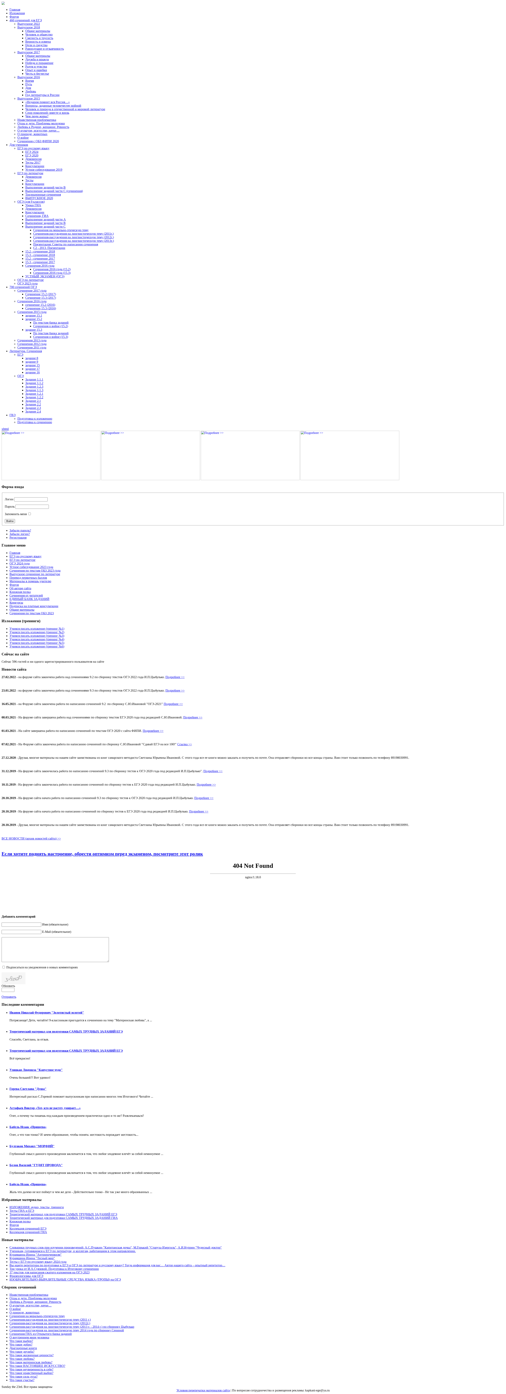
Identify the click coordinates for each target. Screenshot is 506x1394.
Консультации (34, 166)
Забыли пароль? (20, 530)
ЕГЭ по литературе (30, 173)
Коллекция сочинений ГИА (28, 1232)
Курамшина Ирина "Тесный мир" (32, 1258)
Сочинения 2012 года (31, 344)
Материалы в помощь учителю (30, 581)
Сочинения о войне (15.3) (50, 336)
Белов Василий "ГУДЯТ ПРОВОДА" (36, 1165)
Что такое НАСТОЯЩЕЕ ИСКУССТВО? (37, 1366)
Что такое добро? (20, 1344)
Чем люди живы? (36, 116)
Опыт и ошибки (36, 70)
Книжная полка (20, 592)
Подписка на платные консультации (33, 606)
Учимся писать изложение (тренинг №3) (36, 635)
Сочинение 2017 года (31, 290)
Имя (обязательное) (55, 924)
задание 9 (31, 361)
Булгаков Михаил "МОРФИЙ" (32, 1146)
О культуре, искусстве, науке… (38, 130)
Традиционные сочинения (43, 194)
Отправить (9, 996)
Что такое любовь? (22, 1358)
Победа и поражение (39, 63)
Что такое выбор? (21, 1341)
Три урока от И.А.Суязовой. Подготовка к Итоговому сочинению (54, 1269)
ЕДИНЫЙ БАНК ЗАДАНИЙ (29, 599)
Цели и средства (36, 45)
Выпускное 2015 (28, 98)
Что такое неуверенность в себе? (31, 1369)
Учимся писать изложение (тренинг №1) (36, 628)
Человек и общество (39, 34)
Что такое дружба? (21, 1351)
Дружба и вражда (37, 59)
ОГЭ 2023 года (27, 283)
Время (29, 80)
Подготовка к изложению (34, 418)
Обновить (8, 986)
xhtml (5, 429)
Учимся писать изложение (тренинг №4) (36, 639)
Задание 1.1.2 (34, 383)
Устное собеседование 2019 (43, 169)
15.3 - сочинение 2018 (40, 255)
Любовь (30, 91)
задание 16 (32, 372)
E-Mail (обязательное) (56, 931)
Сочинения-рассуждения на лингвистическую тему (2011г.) (73, 233)
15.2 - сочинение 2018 (40, 251)
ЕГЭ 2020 (31, 155)
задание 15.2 (33, 319)
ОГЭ (20, 376)
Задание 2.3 (33, 408)
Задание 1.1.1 (34, 379)
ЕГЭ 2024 (31, 152)
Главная (14, 9)
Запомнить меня (16, 514)
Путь (28, 84)
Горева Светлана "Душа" (27, 1089)
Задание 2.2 (33, 404)
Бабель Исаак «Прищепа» (27, 1127)
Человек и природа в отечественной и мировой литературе (65, 109)
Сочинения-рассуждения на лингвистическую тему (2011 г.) (50, 1319)
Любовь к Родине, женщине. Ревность (43, 127)
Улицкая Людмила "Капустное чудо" (36, 1070)
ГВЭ (12, 415)
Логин (9, 499)
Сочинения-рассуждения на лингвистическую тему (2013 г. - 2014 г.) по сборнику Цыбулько (71, 1326)
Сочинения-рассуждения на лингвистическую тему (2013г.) (73, 240)
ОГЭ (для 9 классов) (31, 201)
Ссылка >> (184, 744)
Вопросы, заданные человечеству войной (53, 105)
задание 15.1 (33, 315)
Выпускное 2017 (28, 52)
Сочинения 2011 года (31, 347)
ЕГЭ (20, 354)
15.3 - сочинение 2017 (40, 262)
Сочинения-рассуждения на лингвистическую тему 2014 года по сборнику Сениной (66, 1330)
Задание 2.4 (33, 411)
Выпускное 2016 (28, 77)
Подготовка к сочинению (34, 422)
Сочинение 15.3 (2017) (40, 297)
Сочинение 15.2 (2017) (40, 294)
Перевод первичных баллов (28, 577)
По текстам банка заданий (51, 322)
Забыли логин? (19, 534)
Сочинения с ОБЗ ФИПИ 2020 (38, 141)
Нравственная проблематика (36, 120)
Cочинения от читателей (26, 595)
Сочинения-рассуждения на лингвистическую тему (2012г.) (73, 237)
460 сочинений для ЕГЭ (25, 20)
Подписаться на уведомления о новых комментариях (42, 967)
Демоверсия (33, 159)
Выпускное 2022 (28, 23)
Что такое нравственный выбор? (31, 1373)
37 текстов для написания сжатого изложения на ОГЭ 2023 (49, 1272)
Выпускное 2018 (28, 27)
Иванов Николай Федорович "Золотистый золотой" (46, 1012)
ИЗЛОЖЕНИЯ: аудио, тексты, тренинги (36, 1207)
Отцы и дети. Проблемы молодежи (41, 123)
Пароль (10, 506)
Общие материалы (37, 31)
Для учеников (18, 144)
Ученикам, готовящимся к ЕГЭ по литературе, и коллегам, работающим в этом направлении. (72, 1251)
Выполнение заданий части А (45, 219)
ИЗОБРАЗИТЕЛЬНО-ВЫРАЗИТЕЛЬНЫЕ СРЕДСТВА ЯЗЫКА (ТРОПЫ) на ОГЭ (65, 1279)
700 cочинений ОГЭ (23, 287)
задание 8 (31, 358)
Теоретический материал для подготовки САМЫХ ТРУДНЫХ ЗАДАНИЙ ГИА (63, 1218)
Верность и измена (38, 41)
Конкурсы (16, 602)
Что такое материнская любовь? (30, 1362)
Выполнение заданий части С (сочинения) (54, 191)
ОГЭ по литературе (30, 280)
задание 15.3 (33, 329)
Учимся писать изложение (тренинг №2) (36, 632)
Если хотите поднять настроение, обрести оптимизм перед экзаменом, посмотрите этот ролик (102, 853)
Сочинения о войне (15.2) (50, 326)
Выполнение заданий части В (45, 187)
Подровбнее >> (153, 730)
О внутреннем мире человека (29, 1337)
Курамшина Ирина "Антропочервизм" (35, 1254)
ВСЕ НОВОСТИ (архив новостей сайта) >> (31, 838)
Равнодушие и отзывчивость (44, 48)
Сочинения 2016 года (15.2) (52, 269)
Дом (28, 88)
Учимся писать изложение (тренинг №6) (36, 646)
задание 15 (32, 365)
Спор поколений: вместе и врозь (47, 112)
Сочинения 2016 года (39, 265)
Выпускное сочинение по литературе (34, 574)
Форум (14, 16)
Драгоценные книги (23, 1348)
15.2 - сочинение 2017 (40, 258)
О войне (23, 137)
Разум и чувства (36, 66)
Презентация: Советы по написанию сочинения (65, 244)
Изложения (17, 13)
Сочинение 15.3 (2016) (40, 308)
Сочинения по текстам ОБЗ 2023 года (34, 570)
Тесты (29, 180)
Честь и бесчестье (37, 73)
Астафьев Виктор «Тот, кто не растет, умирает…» (45, 1108)
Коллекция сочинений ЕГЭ (27, 1228)
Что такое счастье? (21, 1380)
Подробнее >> (175, 677)
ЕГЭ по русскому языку (33, 148)
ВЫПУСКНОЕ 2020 (39, 198)
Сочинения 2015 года (31, 312)
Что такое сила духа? (23, 1376)
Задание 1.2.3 (34, 386)
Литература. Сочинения (25, 351)
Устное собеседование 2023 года (31, 567)
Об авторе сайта (20, 588)
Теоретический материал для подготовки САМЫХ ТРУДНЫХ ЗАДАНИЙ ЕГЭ (66, 1031)
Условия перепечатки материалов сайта (203, 1390)
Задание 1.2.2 (34, 397)
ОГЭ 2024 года (19, 563)
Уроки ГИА (33, 205)
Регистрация (17, 537)
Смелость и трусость (39, 38)
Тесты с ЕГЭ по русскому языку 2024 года (37, 1261)
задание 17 (32, 368)
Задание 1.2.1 (34, 393)
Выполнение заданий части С (45, 226)
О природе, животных (32, 134)
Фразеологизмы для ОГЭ (26, 1276)
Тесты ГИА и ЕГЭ (21, 1210)
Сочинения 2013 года (31, 340)
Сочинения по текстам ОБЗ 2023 (31, 613)
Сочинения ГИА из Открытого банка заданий (40, 1334)
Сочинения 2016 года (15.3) (52, 272)
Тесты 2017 (33, 162)
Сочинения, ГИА (37, 216)
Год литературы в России (42, 95)
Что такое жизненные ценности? (31, 1355)
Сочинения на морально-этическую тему (61, 230)
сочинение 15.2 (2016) (40, 304)
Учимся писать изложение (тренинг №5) (36, 643)
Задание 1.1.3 (34, 390)
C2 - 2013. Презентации (49, 248)
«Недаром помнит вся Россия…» (47, 102)
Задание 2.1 (33, 400)
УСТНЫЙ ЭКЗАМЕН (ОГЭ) (44, 276)
